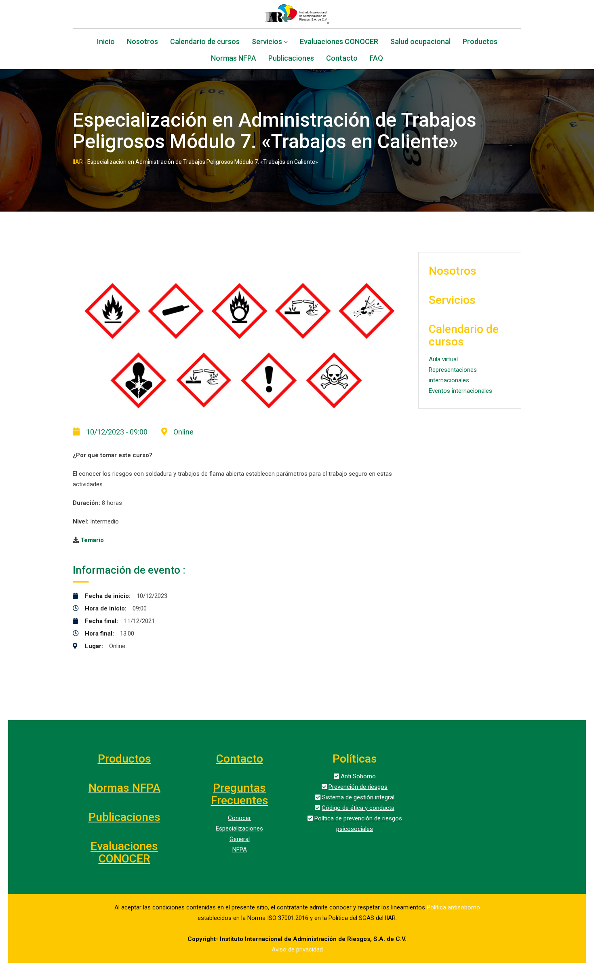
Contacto (342, 58)
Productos (480, 42)
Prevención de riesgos (358, 786)
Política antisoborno (453, 907)
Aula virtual (443, 359)
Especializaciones (239, 828)
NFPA (239, 849)
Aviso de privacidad (297, 949)
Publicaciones (291, 58)
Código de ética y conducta (358, 808)
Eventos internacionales (460, 390)
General (240, 839)
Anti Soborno (358, 776)
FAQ (376, 58)
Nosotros (142, 42)
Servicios (267, 42)
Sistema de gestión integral (358, 797)
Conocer (239, 818)
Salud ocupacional (420, 42)
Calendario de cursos (205, 42)
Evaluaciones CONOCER (339, 42)
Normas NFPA (233, 58)
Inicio (106, 42)
